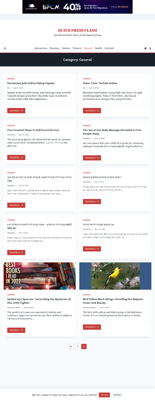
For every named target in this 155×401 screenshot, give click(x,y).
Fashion (66, 48)
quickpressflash (13, 307)
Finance (77, 48)
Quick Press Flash (77, 30)
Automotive (40, 48)
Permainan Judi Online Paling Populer (31, 83)
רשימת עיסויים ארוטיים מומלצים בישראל (102, 177)
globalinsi (11, 135)
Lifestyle (109, 48)
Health (98, 48)
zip (8, 88)
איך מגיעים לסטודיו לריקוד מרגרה (98, 224)
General (88, 48)
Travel (52, 57)
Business (54, 48)
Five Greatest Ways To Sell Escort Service (33, 129)
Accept (104, 395)
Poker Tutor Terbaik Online (100, 83)
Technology (40, 57)
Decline (117, 395)
